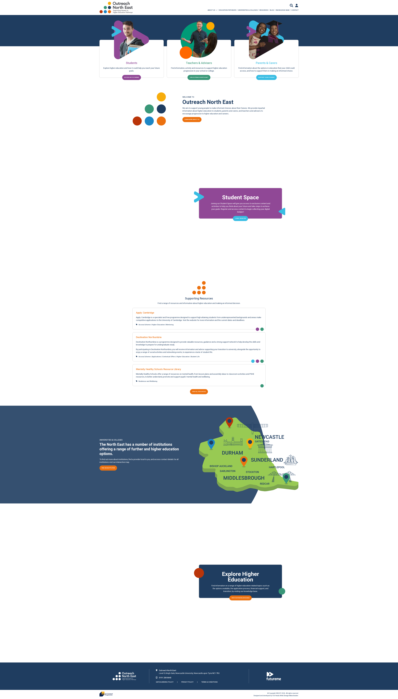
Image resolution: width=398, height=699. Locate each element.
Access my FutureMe (131, 77)
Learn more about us (191, 119)
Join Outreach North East (199, 77)
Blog (272, 10)
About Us (211, 10)
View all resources (199, 392)
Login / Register (240, 218)
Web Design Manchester (289, 695)
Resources (263, 10)
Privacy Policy (187, 682)
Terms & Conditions (209, 682)
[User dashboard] (296, 5)
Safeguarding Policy (164, 682)
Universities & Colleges (248, 10)
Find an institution (108, 468)
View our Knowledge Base (240, 598)
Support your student (266, 77)
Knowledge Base (283, 10)
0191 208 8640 (165, 677)
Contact (294, 10)
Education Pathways (227, 10)
